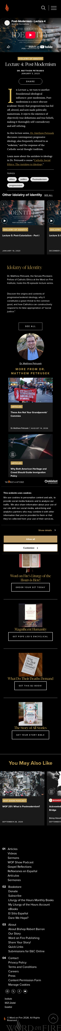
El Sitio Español (18, 913)
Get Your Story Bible (30, 735)
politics (23, 179)
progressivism (15, 185)
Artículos (13, 875)
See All (48, 195)
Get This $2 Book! (30, 685)
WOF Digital (10, 1002)
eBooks (13, 909)
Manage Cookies (19, 984)
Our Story (14, 933)
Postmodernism (39, 179)
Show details (45, 530)
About (12, 924)
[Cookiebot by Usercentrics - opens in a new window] (45, 482)
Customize (28, 548)
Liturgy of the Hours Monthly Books (31, 900)
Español (8, 1006)
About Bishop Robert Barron (26, 929)
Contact (13, 958)
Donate (13, 891)
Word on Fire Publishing (23, 938)
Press (11, 976)
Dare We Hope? (18, 918)
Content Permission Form (24, 980)
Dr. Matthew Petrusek (30, 70)
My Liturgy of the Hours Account (29, 904)
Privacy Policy (17, 962)
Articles (12, 849)
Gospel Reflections (20, 866)
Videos (12, 853)
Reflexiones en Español (22, 871)
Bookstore (14, 887)
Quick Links (15, 947)
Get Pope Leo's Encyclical (30, 636)
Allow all (30, 539)
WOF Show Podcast (20, 862)
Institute (8, 998)
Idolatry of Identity (30, 58)
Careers (13, 971)
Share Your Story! (19, 942)
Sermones (14, 880)
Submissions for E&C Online (26, 951)
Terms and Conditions (22, 967)
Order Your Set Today (30, 587)
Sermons (13, 858)
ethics (12, 179)
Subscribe (14, 895)
